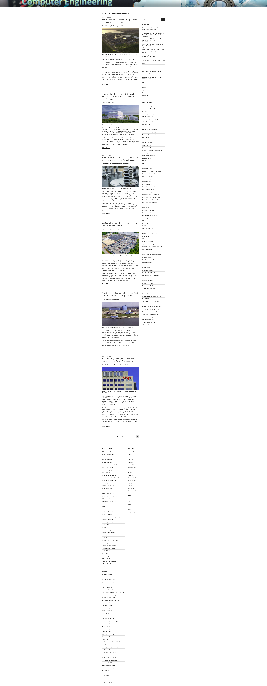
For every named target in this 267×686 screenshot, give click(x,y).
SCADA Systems (146, 291)
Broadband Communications (148, 129)
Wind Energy (145, 324)
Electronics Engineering (147, 210)
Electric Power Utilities (147, 176)
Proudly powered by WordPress (109, 682)
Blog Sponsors (145, 127)
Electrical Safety (146, 205)
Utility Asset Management (148, 319)
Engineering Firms (146, 218)
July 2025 (130, 454)
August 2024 (131, 457)
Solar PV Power (145, 304)
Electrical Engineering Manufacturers (150, 197)
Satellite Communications (148, 288)
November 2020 (132, 490)
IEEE (143, 238)
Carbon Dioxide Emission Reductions (150, 132)
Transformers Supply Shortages (149, 314)
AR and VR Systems (146, 116)
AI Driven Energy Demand (148, 108)
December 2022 (132, 477)
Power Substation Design (147, 270)
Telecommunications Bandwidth (149, 309)
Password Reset (146, 95)
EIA (143, 163)
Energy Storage (145, 212)
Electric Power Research (147, 173)
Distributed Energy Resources (148, 155)
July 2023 (130, 475)
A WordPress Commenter (148, 71)
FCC (143, 220)
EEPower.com (109, 229)
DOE (143, 160)
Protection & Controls (147, 278)
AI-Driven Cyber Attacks (147, 114)
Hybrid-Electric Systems (147, 236)
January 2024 (131, 464)
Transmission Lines (146, 317)
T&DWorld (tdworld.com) (112, 163)
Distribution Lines (146, 158)
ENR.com (107, 364)
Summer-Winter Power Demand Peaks (151, 306)
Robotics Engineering (147, 285)
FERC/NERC (145, 223)
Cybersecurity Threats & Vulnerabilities (151, 150)
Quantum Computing (147, 280)
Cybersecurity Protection (147, 147)
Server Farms (145, 293)
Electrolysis (144, 207)
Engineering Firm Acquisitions (148, 215)
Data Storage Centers (147, 153)
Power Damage (145, 257)
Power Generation (146, 265)
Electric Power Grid (146, 168)
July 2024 (130, 459)
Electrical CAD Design (147, 184)
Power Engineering (146, 262)
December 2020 (132, 488)
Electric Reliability (146, 179)
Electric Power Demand (147, 166)
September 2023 (132, 472)
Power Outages (145, 267)
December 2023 (132, 467)
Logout (143, 92)
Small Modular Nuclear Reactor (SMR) (150, 296)
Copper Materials (146, 145)
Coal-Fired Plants (146, 137)
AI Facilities (144, 111)
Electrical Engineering (147, 192)
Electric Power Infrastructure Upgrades (151, 171)
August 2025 (131, 451)
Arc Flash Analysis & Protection (149, 119)
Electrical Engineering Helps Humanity (150, 194)
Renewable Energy (146, 283)
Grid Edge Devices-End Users (148, 233)
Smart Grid (144, 298)
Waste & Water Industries (148, 322)
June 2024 (130, 462)
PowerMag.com (109, 299)
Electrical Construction (147, 189)
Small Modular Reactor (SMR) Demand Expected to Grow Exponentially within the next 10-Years (120, 96)
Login (143, 90)
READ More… (106, 84)
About (143, 84)
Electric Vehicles (146, 181)
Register (144, 87)
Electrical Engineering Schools (149, 202)
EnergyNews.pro (109, 102)
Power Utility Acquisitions (147, 272)
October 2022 (131, 483)
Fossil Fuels (144, 225)
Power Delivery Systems (147, 259)
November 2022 (132, 480)
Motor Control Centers (147, 244)
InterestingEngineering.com (112, 26)
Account (144, 97)
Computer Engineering (147, 142)
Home (143, 82)
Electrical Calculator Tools (148, 186)
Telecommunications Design (148, 311)
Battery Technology (146, 124)
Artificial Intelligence (146, 121)
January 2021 (131, 485)
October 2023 (131, 470)
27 (123, 436)
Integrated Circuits (146, 241)
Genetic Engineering (146, 228)
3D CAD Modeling (146, 106)
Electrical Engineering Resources (149, 199)
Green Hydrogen (146, 231)
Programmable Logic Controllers (149, 275)
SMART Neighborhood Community (150, 301)
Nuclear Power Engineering (148, 251)
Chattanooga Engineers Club (148, 134)
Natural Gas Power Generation (149, 249)
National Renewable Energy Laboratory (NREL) (152, 246)
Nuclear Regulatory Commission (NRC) (151, 254)
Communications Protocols (148, 139)
